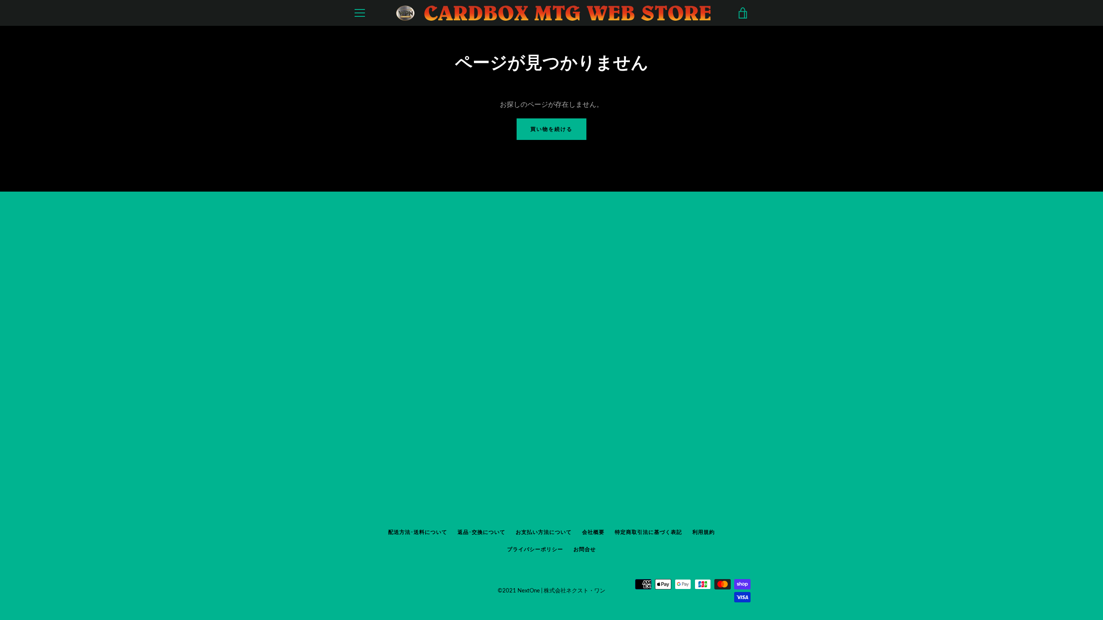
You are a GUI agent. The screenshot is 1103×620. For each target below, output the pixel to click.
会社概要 (593, 532)
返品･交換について (481, 532)
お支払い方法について (544, 532)
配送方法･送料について (417, 532)
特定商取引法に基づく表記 (648, 532)
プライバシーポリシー (535, 549)
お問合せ (584, 549)
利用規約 (703, 532)
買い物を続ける (551, 129)
